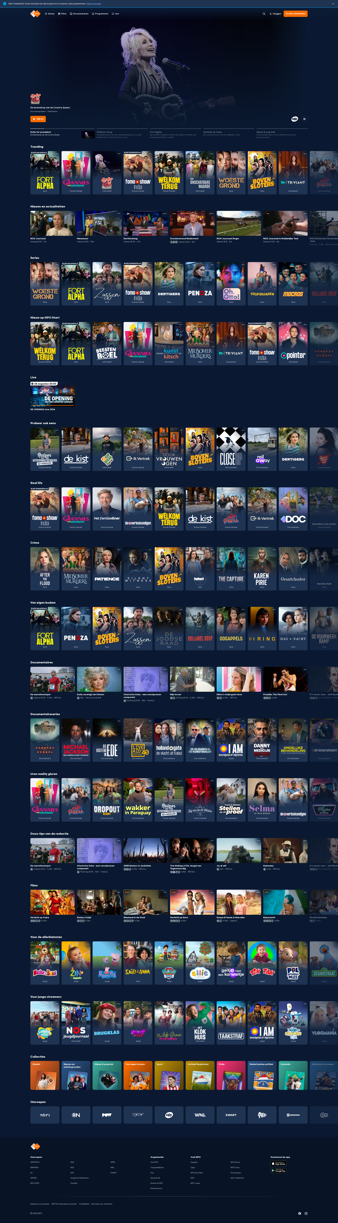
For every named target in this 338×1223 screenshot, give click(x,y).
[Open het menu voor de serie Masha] (56, 944)
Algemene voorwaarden (40, 1204)
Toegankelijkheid (157, 1168)
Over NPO (154, 1162)
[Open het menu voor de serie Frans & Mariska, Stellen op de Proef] (243, 780)
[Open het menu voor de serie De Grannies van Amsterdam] (87, 153)
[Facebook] (299, 1214)
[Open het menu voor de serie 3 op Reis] (118, 430)
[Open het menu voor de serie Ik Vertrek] (149, 430)
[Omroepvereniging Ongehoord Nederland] (76, 1115)
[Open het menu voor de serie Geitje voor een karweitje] (243, 944)
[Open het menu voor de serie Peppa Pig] (118, 944)
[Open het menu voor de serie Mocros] (305, 264)
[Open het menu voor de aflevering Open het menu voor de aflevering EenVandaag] (165, 213)
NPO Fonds (235, 1168)
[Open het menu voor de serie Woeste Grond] (243, 153)
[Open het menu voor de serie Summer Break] (56, 1003)
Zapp (193, 1168)
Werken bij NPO (157, 1183)
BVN (192, 1178)
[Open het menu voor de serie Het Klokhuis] (212, 1003)
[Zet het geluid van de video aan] (295, 119)
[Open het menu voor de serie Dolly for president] (118, 153)
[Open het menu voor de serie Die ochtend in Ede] (118, 721)
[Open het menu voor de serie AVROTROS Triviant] (305, 153)
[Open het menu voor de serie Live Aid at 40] (149, 721)
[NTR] (44, 1115)
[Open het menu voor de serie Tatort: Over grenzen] (212, 549)
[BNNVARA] (293, 1115)
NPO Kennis (235, 1162)
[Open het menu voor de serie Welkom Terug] (181, 153)
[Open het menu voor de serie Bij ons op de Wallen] (212, 780)
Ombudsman (236, 1173)
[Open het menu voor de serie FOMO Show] (149, 153)
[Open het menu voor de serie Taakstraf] (243, 1003)
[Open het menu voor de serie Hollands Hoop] (212, 609)
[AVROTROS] (262, 1115)
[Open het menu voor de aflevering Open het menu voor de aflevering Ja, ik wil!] (258, 840)
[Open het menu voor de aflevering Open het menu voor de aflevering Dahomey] (305, 840)
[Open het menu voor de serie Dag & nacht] (305, 609)
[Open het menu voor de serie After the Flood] (56, 549)
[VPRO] (138, 1115)
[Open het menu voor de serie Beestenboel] (118, 324)
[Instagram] (306, 1214)
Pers (152, 1173)
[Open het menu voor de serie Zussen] (118, 264)
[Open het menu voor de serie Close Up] (243, 430)
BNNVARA (34, 1168)
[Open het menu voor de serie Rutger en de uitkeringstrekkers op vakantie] (56, 430)
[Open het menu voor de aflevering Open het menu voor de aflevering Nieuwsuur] (118, 213)
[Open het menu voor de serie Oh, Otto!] (243, 264)
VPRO (113, 1162)
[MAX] (169, 1115)
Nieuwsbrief (155, 1178)
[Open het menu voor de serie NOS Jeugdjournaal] (87, 1003)
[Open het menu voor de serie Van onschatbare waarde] (212, 153)
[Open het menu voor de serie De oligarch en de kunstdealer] (212, 721)
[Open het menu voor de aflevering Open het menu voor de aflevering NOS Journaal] (72, 213)
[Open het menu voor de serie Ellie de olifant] (212, 944)
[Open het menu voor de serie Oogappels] (243, 609)
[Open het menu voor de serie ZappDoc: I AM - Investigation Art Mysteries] (243, 721)
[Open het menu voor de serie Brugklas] (118, 1003)
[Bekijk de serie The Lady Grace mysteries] (169, 1023)
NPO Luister (195, 1183)
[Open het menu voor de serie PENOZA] (212, 264)
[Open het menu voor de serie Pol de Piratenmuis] (305, 944)
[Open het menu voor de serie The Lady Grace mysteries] (181, 1003)
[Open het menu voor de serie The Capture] (243, 549)
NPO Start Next (197, 1173)
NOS (72, 1168)
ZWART (114, 1173)
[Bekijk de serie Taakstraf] (231, 1023)
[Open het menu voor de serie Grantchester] (305, 549)
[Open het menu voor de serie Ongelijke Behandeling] (305, 721)
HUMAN (33, 1178)
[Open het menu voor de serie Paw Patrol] (181, 944)
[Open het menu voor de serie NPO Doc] (305, 490)
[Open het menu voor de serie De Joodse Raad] (181, 609)
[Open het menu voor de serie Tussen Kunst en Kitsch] (181, 324)
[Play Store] (279, 1170)
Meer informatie (94, 4)
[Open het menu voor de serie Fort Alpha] (56, 153)
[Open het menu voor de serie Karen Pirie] (274, 549)
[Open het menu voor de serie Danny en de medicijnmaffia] (274, 721)
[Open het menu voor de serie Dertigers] (181, 264)
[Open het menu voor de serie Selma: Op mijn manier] (274, 780)
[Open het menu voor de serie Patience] (118, 549)
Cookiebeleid (84, 1204)
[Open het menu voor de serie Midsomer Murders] (212, 324)
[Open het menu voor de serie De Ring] (274, 609)
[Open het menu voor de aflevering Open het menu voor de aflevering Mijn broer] (211, 669)
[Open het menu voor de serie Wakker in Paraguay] (149, 780)
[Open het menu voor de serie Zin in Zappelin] (87, 944)
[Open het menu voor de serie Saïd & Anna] (149, 944)
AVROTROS (34, 1162)
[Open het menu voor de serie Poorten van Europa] (56, 721)
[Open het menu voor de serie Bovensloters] (274, 153)
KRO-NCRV (34, 1183)
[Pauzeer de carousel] (304, 119)
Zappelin (194, 1162)
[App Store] (279, 1163)
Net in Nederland (237, 1178)
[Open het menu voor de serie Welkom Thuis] (149, 1003)
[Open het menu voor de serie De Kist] (87, 430)
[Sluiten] (333, 3)
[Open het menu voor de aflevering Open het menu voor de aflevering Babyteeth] (305, 892)
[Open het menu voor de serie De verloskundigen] (149, 490)
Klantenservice (156, 1188)
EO (31, 1173)
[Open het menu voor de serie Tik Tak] (274, 944)
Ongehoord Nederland (79, 1178)
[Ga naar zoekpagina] (264, 14)
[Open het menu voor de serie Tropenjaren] (274, 264)
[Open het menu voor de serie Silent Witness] (149, 549)
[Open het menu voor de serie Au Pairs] (243, 490)
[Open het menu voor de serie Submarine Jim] (305, 1003)
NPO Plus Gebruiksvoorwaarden (64, 1204)
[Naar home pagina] (35, 13)
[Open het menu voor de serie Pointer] (305, 324)
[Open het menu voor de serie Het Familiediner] (118, 490)
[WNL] (200, 1115)
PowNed (74, 1183)
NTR (72, 1173)
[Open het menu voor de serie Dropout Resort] (118, 780)
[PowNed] (107, 1115)
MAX (72, 1162)
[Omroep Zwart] (231, 1115)
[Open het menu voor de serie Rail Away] (274, 430)
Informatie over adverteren (101, 1204)
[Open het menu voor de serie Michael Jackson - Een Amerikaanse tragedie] (87, 721)
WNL (112, 1168)
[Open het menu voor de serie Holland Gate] (181, 721)
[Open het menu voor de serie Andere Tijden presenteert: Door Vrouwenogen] (181, 430)
